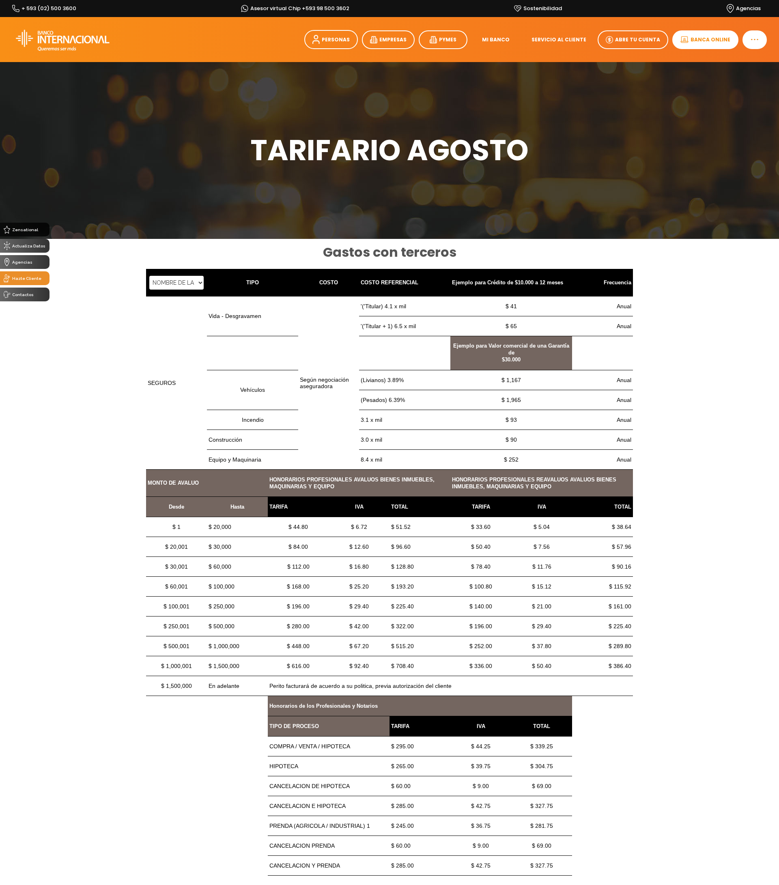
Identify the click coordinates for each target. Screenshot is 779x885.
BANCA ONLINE (710, 39)
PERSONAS (336, 39)
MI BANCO (496, 39)
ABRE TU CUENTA (637, 39)
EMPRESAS (393, 39)
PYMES (447, 39)
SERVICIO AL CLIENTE (559, 39)
